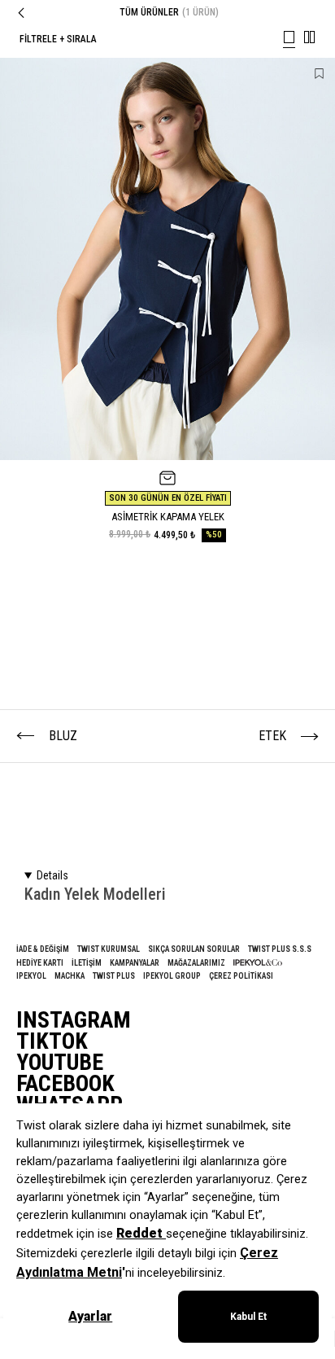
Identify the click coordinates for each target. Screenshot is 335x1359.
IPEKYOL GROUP (172, 975)
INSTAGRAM (73, 1020)
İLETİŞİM (87, 962)
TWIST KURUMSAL (108, 949)
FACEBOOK (65, 1083)
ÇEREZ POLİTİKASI (241, 975)
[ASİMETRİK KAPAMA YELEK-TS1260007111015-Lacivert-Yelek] (167, 259)
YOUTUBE (59, 1062)
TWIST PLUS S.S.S (279, 949)
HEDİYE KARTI (39, 962)
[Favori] (319, 74)
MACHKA (69, 975)
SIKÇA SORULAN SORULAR (194, 949)
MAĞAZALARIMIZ (196, 962)
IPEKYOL (31, 975)
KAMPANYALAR (134, 962)
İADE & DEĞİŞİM (42, 949)
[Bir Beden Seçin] (167, 478)
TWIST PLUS (114, 975)
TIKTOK (52, 1041)
